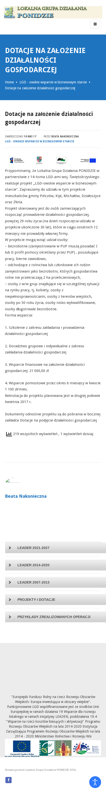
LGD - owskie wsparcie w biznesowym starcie (53, 82)
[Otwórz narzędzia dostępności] (95, 782)
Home (9, 82)
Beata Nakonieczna (65, 136)
